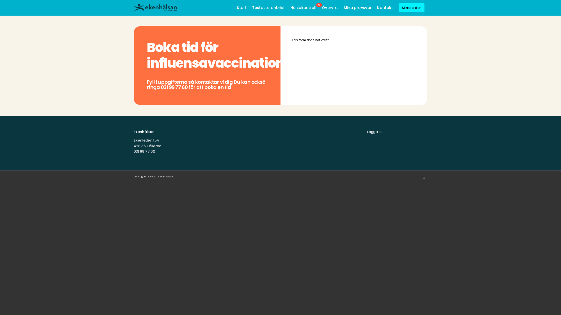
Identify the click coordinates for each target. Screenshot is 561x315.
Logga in (374, 131)
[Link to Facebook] (424, 178)
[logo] (155, 8)
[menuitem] (241, 8)
